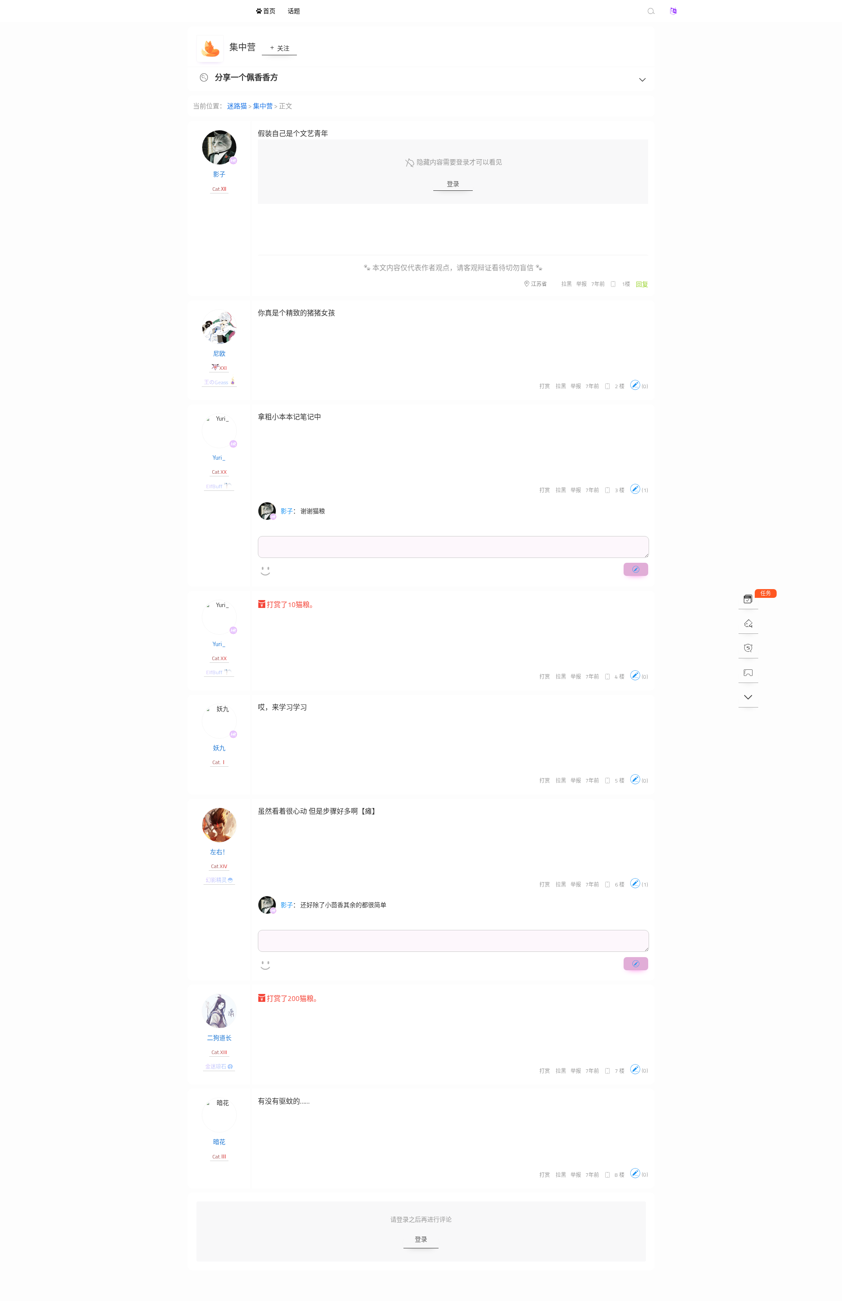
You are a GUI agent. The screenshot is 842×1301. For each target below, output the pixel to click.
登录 (453, 183)
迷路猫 (202, 11)
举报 (581, 284)
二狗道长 (219, 1037)
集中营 (243, 47)
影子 (219, 174)
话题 (294, 10)
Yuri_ (219, 457)
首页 (268, 10)
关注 (282, 48)
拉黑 (566, 284)
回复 (642, 284)
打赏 (544, 386)
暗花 (219, 1141)
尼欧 (219, 353)
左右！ (219, 851)
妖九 (219, 747)
